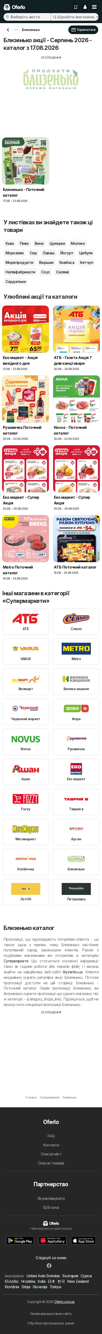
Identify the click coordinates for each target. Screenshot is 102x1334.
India (41, 1281)
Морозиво (14, 253)
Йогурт (67, 253)
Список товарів (51, 1163)
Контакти (51, 1145)
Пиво (24, 243)
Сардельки (15, 281)
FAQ (51, 1136)
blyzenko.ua (72, 972)
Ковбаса (66, 262)
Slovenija (39, 1286)
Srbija (25, 1286)
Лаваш (48, 253)
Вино (39, 243)
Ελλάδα (12, 1281)
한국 (61, 1281)
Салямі (62, 272)
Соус (45, 272)
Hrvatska (28, 1281)
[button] (85, 7)
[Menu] (94, 7)
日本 (51, 1281)
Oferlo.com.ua (64, 1302)
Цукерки (57, 243)
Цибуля (86, 253)
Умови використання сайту (51, 1314)
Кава (9, 243)
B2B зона (51, 1207)
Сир (33, 253)
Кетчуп (86, 262)
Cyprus (86, 1275)
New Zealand (77, 1281)
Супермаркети (16, 961)
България (70, 1275)
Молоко (78, 243)
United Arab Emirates (43, 1275)
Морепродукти (19, 262)
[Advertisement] (51, 93)
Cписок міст (51, 1154)
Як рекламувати (51, 1198)
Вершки (46, 262)
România (12, 1286)
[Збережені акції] (76, 7)
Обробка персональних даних (51, 1323)
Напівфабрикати (20, 272)
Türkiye (55, 1286)
